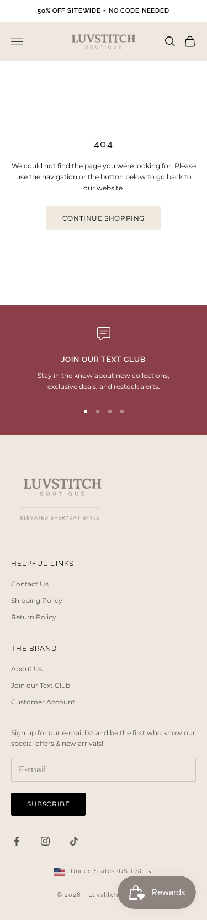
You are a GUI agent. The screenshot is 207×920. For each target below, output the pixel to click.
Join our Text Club (40, 685)
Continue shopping (103, 218)
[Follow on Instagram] (45, 841)
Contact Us (30, 584)
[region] (103, 359)
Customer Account (43, 702)
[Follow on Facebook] (16, 841)
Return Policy (33, 617)
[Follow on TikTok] (73, 841)
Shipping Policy (36, 600)
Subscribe (48, 804)
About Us (27, 669)
